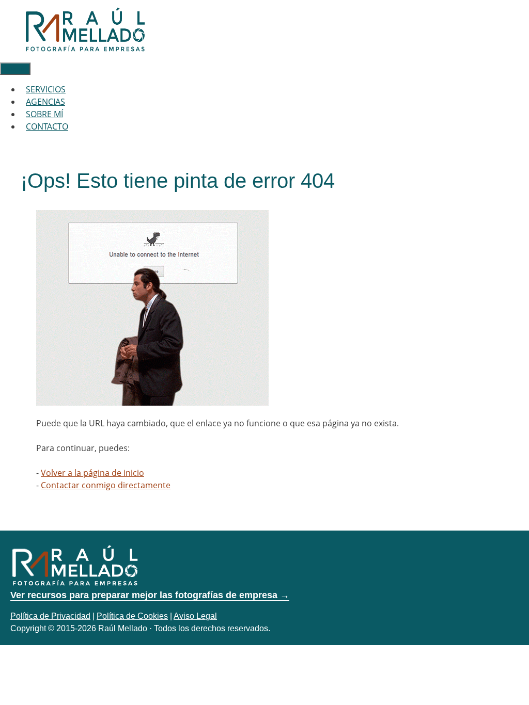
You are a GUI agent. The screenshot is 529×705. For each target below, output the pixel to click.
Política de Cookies (132, 616)
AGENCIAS (45, 101)
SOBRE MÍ (44, 114)
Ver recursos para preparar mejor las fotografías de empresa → (149, 595)
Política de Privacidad (50, 616)
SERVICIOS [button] (46, 89)
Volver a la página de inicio (92, 472)
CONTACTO (47, 126)
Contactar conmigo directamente (105, 485)
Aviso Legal (195, 616)
